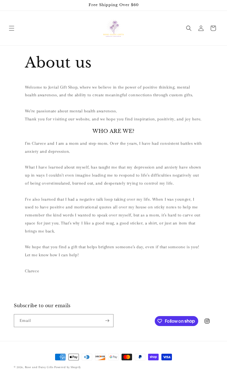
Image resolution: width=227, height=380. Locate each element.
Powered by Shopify (67, 367)
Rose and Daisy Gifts (40, 367)
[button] (12, 28)
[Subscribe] (107, 320)
